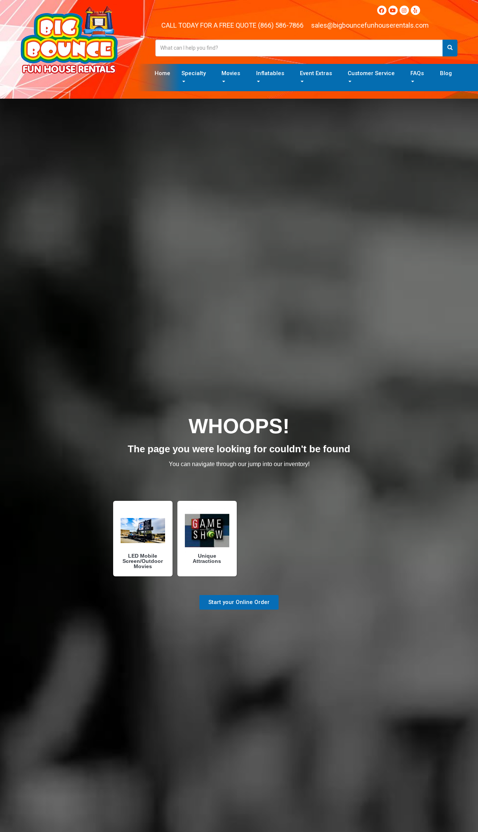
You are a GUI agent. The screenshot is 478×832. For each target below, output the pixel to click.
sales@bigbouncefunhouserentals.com (370, 25)
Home (162, 73)
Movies (230, 73)
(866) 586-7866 (281, 25)
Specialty (193, 73)
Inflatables (270, 73)
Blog (446, 73)
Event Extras (316, 73)
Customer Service (371, 73)
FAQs (417, 73)
